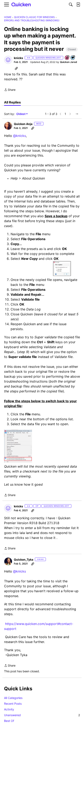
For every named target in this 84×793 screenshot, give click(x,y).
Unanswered (42, 715)
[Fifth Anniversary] (67, 58)
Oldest (21, 114)
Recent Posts (13, 703)
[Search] (70, 4)
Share (9, 90)
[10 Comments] (73, 58)
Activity (9, 709)
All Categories (13, 698)
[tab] (12, 102)
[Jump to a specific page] (76, 114)
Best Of (9, 721)
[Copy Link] (16, 68)
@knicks (19, 136)
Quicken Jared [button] (68, 62)
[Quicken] (21, 4)
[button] (8, 60)
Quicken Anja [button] (23, 124)
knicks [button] (18, 58)
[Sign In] (78, 4)
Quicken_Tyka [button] (23, 559)
